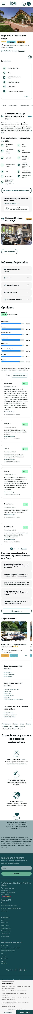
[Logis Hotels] (13, 3)
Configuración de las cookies (8, 950)
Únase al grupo (5, 925)
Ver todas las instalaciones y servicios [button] (16, 190)
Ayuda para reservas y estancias (9, 905)
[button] (3, 3)
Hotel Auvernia (8, 676)
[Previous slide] (3, 234)
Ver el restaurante (9, 252)
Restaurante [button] (13, 106)
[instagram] (20, 970)
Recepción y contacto (13, 285)
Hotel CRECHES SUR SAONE (11, 689)
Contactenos (4, 911)
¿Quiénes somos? (5, 920)
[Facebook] (16, 970)
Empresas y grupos (5, 930)
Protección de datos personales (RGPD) (10, 948)
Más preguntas (16, 611)
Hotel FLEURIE (8, 693)
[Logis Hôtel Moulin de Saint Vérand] (14, 631)
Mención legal (4, 945)
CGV (2, 953)
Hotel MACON (7, 692)
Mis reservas (4, 902)
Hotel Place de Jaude (9, 717)
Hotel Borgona (8, 672)
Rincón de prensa (5, 936)
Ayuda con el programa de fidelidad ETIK (11, 908)
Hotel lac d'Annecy (8, 713)
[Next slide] (29, 234)
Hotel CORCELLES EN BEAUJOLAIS (13, 699)
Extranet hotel (4, 922)
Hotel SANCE (7, 697)
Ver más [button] (26, 96)
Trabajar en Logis (5, 933)
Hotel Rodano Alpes (9, 674)
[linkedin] (25, 970)
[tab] (15, 30)
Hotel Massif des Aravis (10, 715)
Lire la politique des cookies (8, 1006)
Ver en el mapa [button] (9, 47)
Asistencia (3, 956)
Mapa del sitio (4, 958)
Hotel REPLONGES (9, 695)
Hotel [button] (4, 106)
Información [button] (24, 106)
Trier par (8, 375)
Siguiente (22, 549)
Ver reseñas (21, 51)
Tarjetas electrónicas (6, 928)
